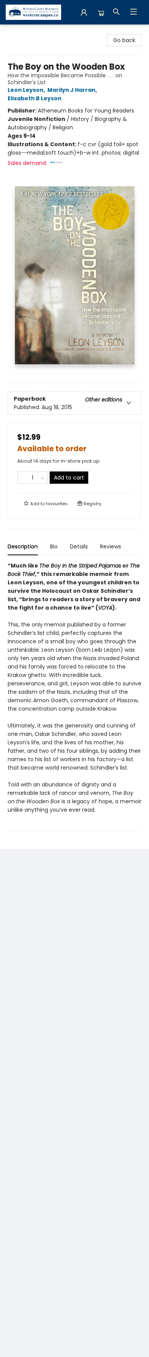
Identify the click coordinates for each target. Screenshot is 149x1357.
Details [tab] (79, 546)
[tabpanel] (74, 696)
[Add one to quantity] (42, 477)
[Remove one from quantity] (22, 477)
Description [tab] (23, 546)
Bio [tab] (54, 546)
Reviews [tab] (110, 546)
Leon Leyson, (27, 90)
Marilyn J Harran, (72, 90)
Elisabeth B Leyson (35, 98)
